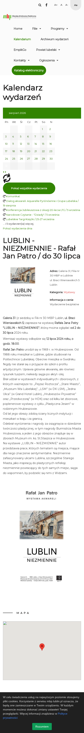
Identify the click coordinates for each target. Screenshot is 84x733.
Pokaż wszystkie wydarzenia (29, 188)
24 (6, 158)
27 (28, 158)
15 (43, 143)
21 (36, 151)
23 (50, 151)
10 (6, 143)
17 (6, 151)
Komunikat (13, 196)
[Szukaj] (39, 5)
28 (36, 158)
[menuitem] (18, 28)
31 (6, 165)
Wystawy (69, 292)
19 (21, 151)
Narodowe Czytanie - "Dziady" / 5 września (32, 214)
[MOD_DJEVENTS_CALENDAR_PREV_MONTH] (3, 171)
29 (43, 158)
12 (21, 143)
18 (13, 151)
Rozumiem (42, 726)
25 (13, 158)
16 (50, 143)
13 (28, 143)
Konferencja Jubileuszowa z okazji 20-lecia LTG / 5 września (43, 210)
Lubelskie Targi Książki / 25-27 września (30, 219)
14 (36, 143)
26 (21, 158)
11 (13, 143)
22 (43, 151)
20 (28, 151)
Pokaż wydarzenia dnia (17, 228)
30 (51, 158)
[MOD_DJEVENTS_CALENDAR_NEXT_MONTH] (5, 171)
